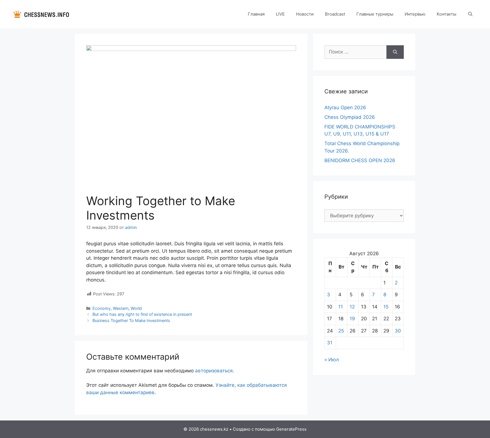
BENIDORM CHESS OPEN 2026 (359, 160)
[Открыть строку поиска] (470, 14)
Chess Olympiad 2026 (349, 117)
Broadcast (335, 14)
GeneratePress (291, 429)
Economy (101, 308)
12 (352, 307)
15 (385, 307)
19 (352, 318)
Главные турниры (374, 14)
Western (120, 308)
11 (340, 307)
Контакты (446, 14)
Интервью (415, 14)
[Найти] (395, 52)
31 (329, 342)
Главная (256, 14)
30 (398, 331)
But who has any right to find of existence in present (142, 314)
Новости (305, 14)
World (136, 308)
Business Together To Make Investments (131, 320)
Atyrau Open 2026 (345, 107)
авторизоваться (214, 370)
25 (341, 331)
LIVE (280, 14)
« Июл (331, 359)
